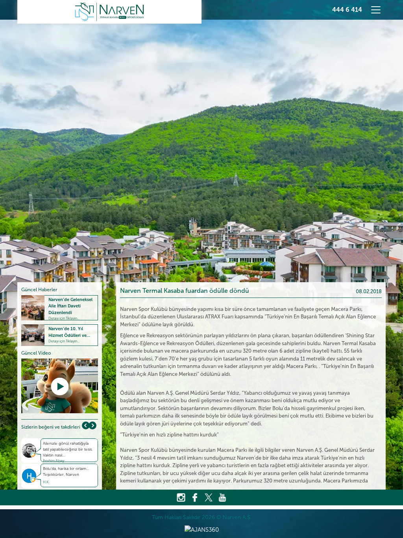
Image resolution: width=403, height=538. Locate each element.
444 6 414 (347, 9)
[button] (92, 425)
